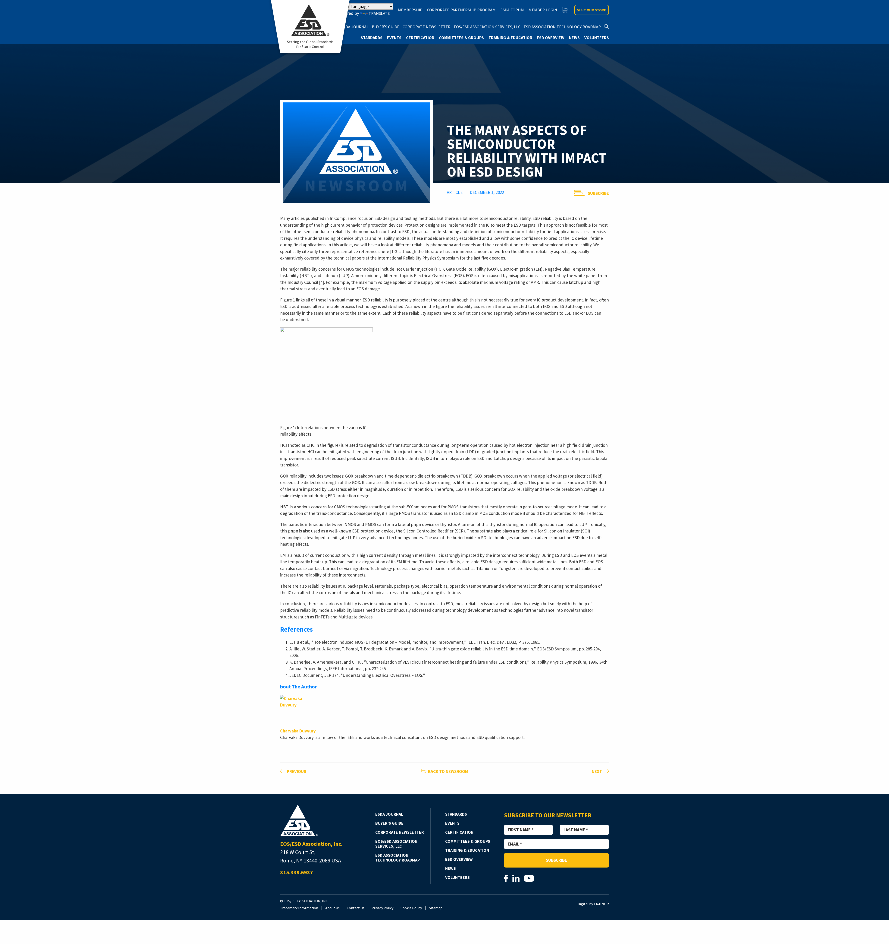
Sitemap (435, 908)
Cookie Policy (411, 908)
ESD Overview (459, 859)
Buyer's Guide (389, 823)
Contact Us (355, 908)
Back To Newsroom (447, 771)
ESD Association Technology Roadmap (397, 857)
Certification (459, 832)
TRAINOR (601, 904)
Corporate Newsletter (399, 832)
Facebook (506, 878)
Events (452, 823)
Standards (456, 814)
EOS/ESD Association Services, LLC (396, 844)
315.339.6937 (296, 872)
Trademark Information (299, 908)
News (450, 868)
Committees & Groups (467, 841)
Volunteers (457, 877)
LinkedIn (516, 878)
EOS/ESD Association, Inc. (299, 820)
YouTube (529, 878)
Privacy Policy (382, 908)
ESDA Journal (389, 814)
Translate (379, 13)
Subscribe (598, 193)
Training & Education (467, 850)
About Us (332, 908)
